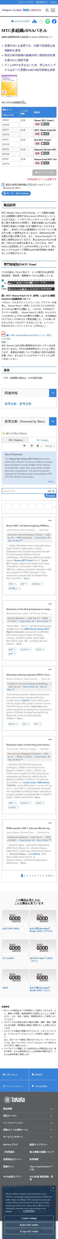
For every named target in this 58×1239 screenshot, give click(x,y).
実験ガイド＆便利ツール (15, 1130)
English (53, 2)
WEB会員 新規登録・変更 (41, 1177)
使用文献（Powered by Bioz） (26, 421)
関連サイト (8, 1166)
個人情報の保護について (42, 1152)
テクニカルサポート (14, 1086)
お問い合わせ (12, 1075)
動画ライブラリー (38, 1144)
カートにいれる (46, 172)
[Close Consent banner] (53, 1188)
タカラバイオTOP (25, 2)
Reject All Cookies (29, 1225)
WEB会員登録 (41, 1086)
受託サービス (10, 1116)
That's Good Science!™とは (41, 1167)
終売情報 (34, 1159)
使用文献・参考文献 (18, 403)
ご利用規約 (8, 1152)
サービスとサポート (13, 1137)
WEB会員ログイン (12, 1176)
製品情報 (7, 1108)
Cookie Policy (29, 1211)
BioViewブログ (10, 1144)
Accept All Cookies (29, 1231)
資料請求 (39, 1075)
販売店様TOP (41, 2)
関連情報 (11, 393)
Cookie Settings (29, 1218)
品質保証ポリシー (12, 1159)
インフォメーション (13, 1123)
